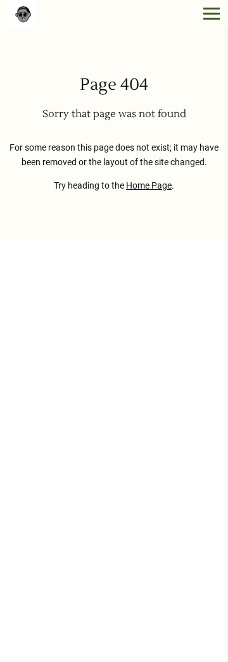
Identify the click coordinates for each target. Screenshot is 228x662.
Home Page (149, 185)
